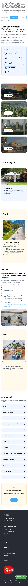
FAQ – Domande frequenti (10, 553)
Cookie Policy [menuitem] (15, 580)
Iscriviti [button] (14, 500)
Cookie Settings (7, 582)
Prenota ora (21, 577)
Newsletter (6, 547)
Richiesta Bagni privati (14, 57)
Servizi (7, 20)
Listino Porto (11, 67)
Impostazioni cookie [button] (5, 17)
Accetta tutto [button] (14, 17)
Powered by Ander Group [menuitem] (18, 582)
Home (2, 20)
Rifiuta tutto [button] (22, 17)
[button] (1, 184)
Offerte (5, 558)
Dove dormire (7, 540)
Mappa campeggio (13, 72)
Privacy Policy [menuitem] (6, 580)
